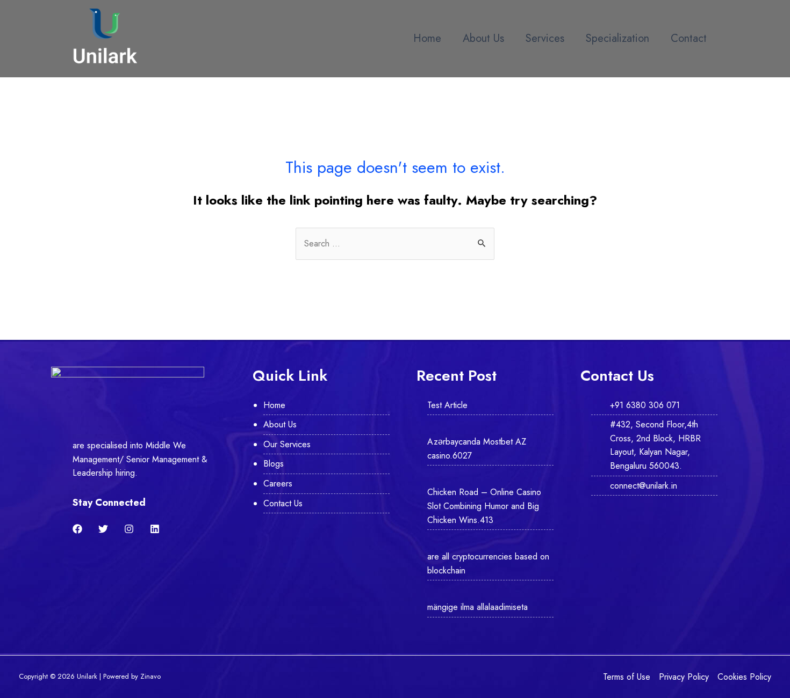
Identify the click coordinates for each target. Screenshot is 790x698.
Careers (277, 483)
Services (545, 38)
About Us (483, 38)
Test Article (447, 405)
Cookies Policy (744, 677)
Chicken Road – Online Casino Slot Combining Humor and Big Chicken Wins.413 (484, 506)
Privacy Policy (684, 677)
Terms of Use (626, 677)
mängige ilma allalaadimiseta (477, 607)
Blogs (273, 463)
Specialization (617, 38)
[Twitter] (103, 529)
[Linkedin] (155, 529)
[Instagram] (129, 529)
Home (427, 38)
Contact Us (283, 503)
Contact (689, 38)
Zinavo (150, 676)
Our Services (287, 444)
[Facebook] (77, 529)
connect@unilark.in (643, 485)
